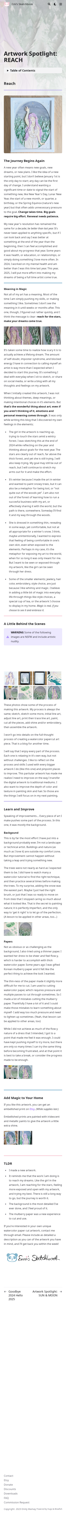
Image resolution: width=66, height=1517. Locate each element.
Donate (8, 1484)
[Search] (49, 4)
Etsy (32, 1109)
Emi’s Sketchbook (22, 4)
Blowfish (58, 1509)
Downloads (11, 1493)
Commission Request (16, 1502)
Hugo (49, 1509)
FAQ (6, 1498)
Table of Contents (22, 70)
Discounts (10, 1489)
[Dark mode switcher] (55, 4)
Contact (8, 1476)
